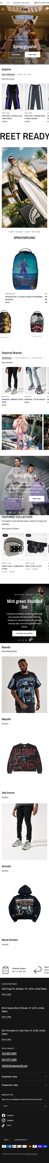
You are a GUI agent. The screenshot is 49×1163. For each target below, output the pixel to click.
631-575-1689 (9, 1059)
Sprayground (10, 294)
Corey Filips (6, 563)
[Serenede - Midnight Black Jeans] (13, 380)
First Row (5, 113)
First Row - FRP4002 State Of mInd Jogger (34, 117)
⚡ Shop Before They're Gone (33, 3)
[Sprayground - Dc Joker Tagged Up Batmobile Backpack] (24, 267)
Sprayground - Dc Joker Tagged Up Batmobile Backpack (24, 298)
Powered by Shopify (32, 1154)
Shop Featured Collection (10, 529)
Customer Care (9, 1076)
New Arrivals (8, 74)
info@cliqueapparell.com (14, 1066)
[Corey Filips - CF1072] (36, 547)
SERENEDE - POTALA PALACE (34, 399)
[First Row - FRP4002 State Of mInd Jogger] (35, 97)
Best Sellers (24, 74)
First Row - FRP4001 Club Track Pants (12, 117)
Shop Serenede (7, 362)
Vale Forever (21, 358)
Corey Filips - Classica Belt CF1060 (13, 567)
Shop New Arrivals (8, 79)
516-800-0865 (9, 1053)
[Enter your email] (44, 1106)
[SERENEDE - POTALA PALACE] (35, 380)
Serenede (7, 358)
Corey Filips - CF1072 (33, 566)
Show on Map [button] (6, 994)
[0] (45, 9)
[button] (16, 45)
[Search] (42, 9)
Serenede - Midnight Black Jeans (12, 400)
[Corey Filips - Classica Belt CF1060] (13, 547)
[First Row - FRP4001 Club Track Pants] (13, 97)
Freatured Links (10, 1085)
